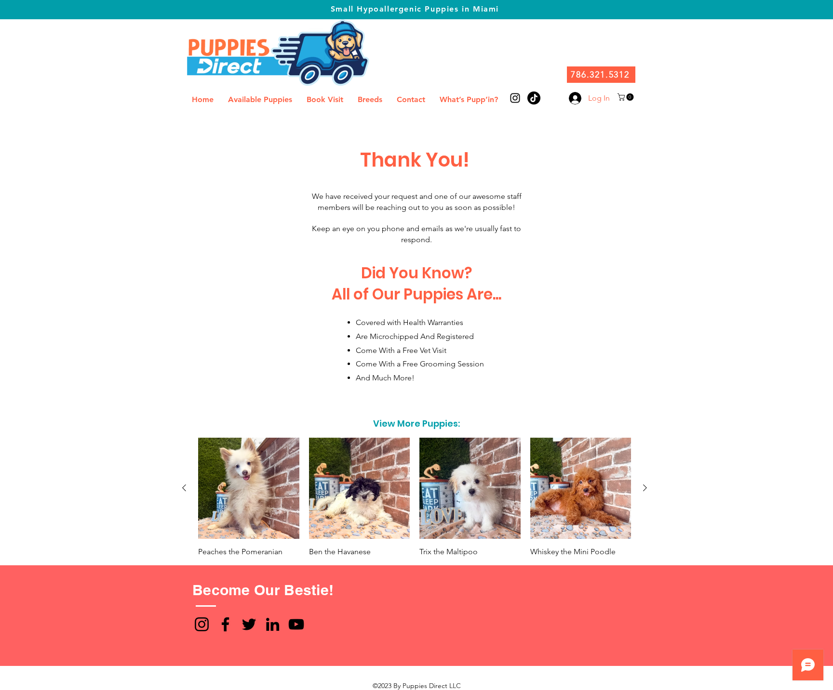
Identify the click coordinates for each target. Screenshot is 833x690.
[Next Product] (645, 488)
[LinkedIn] (272, 624)
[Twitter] (249, 624)
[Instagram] (201, 624)
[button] (626, 97)
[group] (414, 497)
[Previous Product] (184, 488)
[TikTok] (533, 97)
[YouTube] (296, 624)
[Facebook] (225, 624)
